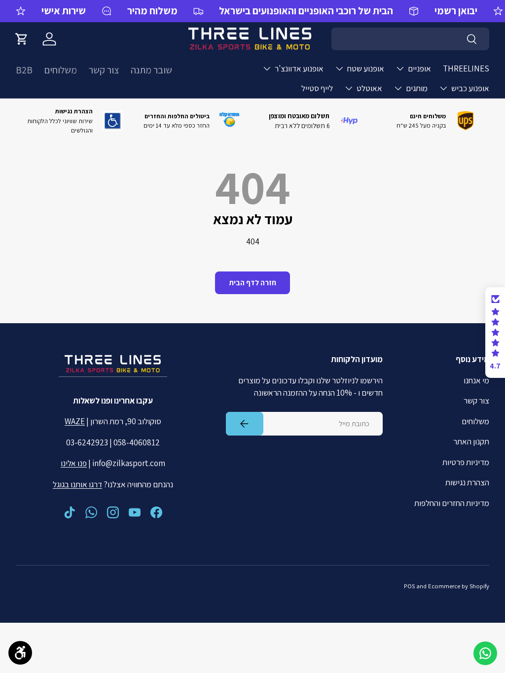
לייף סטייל (317, 88)
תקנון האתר (471, 441)
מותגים (417, 88)
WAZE (75, 421)
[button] (22, 39)
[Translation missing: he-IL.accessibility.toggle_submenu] (400, 68)
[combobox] (410, 39)
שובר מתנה (151, 70)
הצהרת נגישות (467, 482)
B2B (24, 70)
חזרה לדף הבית (252, 282)
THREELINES (466, 68)
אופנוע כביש (470, 88)
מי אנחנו (476, 380)
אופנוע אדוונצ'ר (299, 68)
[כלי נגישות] (20, 653)
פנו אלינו (74, 463)
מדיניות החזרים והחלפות (451, 503)
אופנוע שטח (365, 68)
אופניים (419, 68)
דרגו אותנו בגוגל (77, 484)
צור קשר (104, 70)
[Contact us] (485, 653)
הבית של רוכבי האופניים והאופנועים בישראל (306, 10)
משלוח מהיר (152, 10)
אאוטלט (369, 88)
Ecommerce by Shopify (458, 586)
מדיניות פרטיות (465, 462)
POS (409, 586)
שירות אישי (63, 10)
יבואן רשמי (455, 10)
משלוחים (60, 70)
